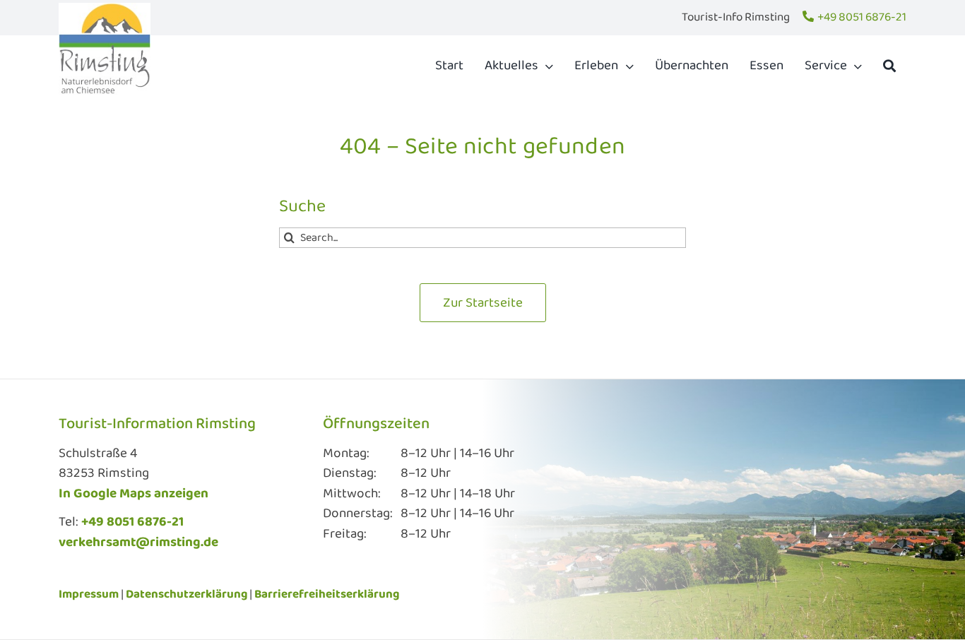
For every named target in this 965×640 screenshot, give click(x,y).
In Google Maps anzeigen (133, 493)
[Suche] (889, 65)
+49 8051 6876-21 (861, 17)
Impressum (89, 594)
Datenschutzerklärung (186, 594)
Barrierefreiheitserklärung (326, 594)
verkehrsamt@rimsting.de (138, 542)
